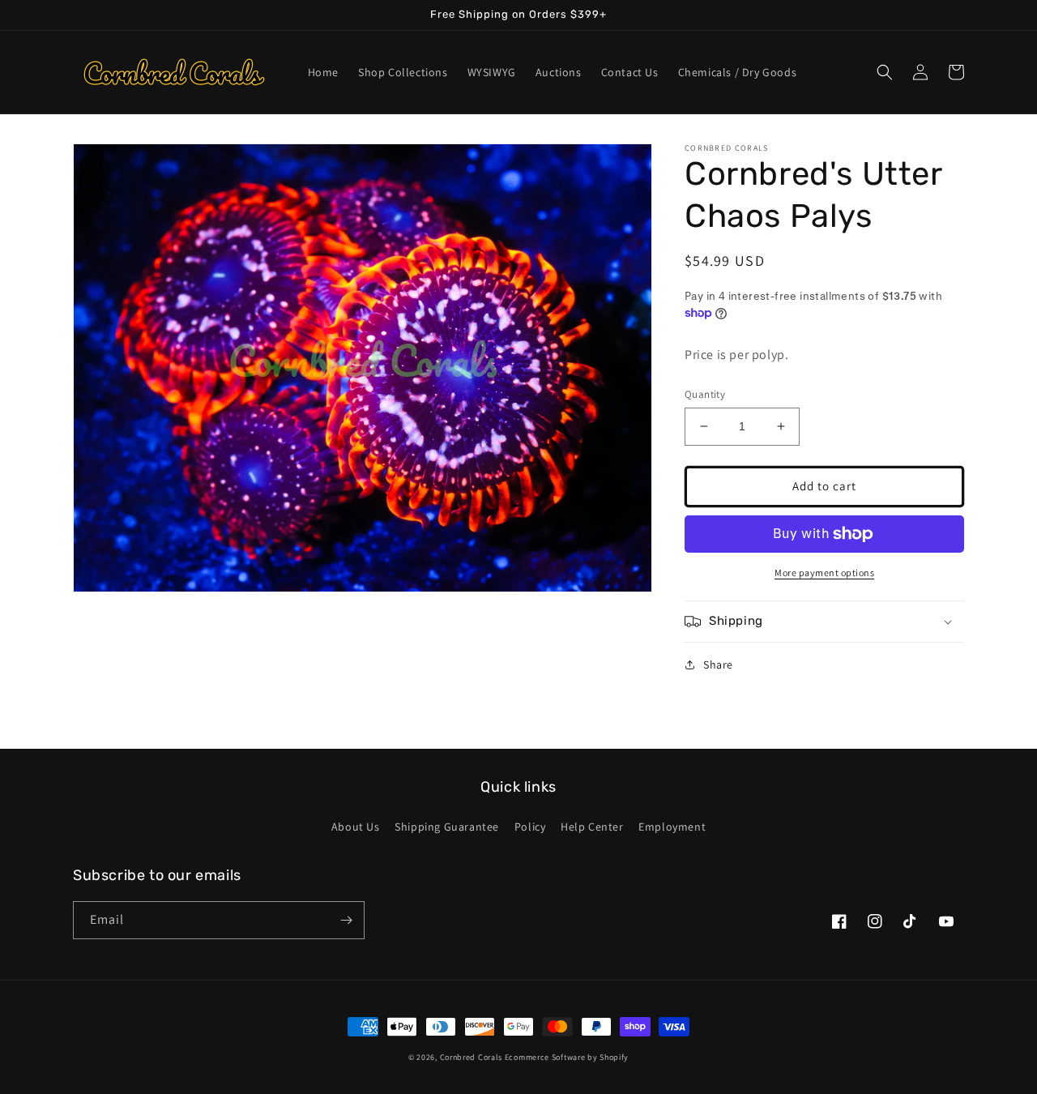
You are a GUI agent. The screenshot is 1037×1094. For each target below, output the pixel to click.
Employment (672, 826)
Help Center (592, 826)
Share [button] (718, 664)
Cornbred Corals (471, 1057)
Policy (530, 826)
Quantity (705, 394)
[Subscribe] (346, 920)
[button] (885, 72)
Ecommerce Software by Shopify (567, 1057)
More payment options (824, 572)
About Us (355, 826)
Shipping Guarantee (447, 826)
